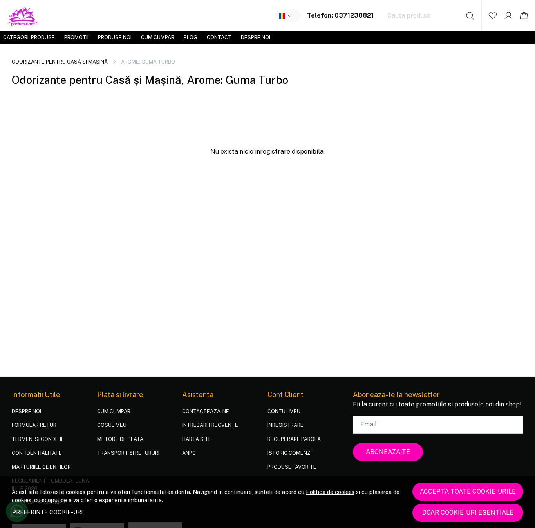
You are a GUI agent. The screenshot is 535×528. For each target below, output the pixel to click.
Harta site (196, 439)
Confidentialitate (37, 453)
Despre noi (255, 37)
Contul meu (284, 411)
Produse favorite (292, 467)
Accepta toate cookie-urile (468, 491)
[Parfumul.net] (23, 16)
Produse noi (115, 37)
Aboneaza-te (388, 451)
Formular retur (34, 425)
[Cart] (524, 15)
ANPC (189, 453)
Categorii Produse (29, 37)
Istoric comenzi (290, 453)
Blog (190, 37)
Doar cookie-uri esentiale (467, 512)
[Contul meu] (508, 15)
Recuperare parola (294, 439)
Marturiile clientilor (41, 467)
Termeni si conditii (37, 439)
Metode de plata (120, 439)
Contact (219, 37)
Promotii (76, 37)
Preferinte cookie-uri (47, 512)
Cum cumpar (157, 37)
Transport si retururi (128, 453)
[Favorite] (492, 15)
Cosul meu (112, 425)
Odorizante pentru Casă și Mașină (60, 62)
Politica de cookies (330, 491)
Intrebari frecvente (210, 425)
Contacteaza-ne (205, 411)
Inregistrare (286, 425)
